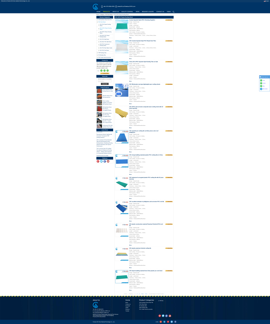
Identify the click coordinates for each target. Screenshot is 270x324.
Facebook (127, 305)
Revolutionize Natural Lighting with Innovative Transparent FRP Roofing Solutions (104, 132)
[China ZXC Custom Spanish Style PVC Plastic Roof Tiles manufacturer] (121, 46)
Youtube (127, 311)
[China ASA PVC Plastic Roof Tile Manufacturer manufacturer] (99, 92)
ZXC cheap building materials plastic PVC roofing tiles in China (146, 155)
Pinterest (127, 309)
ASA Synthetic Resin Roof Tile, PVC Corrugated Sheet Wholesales (107, 111)
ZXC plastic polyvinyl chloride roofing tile (140, 248)
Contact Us (160, 11)
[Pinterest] (168, 322)
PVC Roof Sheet (109, 14)
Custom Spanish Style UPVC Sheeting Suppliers (142, 20)
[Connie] (104, 70)
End (146, 293)
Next (142, 293)
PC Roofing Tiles (102, 55)
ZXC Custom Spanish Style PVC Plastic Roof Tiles (142, 40)
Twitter (126, 307)
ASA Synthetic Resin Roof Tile (105, 19)
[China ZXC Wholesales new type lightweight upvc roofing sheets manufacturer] (121, 90)
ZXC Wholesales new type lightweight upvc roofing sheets (144, 84)
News (137, 11)
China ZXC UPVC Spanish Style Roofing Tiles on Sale (143, 61)
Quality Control (127, 11)
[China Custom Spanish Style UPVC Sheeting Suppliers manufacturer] (121, 25)
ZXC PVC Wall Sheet (104, 39)
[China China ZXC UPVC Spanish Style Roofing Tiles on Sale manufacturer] (121, 67)
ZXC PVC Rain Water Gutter (106, 47)
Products (106, 11)
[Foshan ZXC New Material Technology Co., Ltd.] (95, 9)
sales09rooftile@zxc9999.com (126, 6)
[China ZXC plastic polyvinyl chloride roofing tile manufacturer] (121, 254)
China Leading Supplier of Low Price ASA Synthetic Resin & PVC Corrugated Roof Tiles (107, 99)
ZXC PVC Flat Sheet (104, 50)
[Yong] (107, 70)
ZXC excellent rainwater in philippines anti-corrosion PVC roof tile (146, 201)
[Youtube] (108, 161)
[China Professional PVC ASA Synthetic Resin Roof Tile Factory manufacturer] (99, 123)
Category (102, 14)
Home (98, 11)
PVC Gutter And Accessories (104, 57)
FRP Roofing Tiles (102, 52)
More (130, 37)
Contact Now (104, 73)
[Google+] (161, 322)
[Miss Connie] (98, 70)
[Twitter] (101, 161)
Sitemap (161, 300)
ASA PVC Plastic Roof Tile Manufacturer (107, 92)
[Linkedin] (164, 322)
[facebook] (175, 322)
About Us (115, 11)
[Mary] (101, 70)
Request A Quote (148, 11)
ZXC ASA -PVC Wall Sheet (105, 41)
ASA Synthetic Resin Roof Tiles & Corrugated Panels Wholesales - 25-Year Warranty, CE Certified (107, 105)
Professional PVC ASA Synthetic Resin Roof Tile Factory (107, 123)
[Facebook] (104, 161)
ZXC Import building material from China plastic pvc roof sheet (145, 270)
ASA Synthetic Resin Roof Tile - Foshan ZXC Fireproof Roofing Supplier (108, 117)
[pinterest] (98, 161)
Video (169, 11)
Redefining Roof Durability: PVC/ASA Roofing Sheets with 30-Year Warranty (104, 153)
